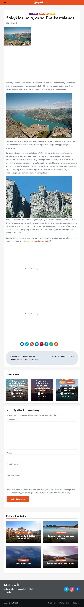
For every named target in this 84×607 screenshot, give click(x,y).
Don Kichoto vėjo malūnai (62, 356)
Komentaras (12, 420)
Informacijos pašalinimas (69, 603)
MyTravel (67, 393)
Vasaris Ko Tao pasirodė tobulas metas (67, 388)
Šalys (52, 14)
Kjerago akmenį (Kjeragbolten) (37, 241)
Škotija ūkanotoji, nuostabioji (60, 564)
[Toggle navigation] (5, 2)
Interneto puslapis (14, 475)
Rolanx (17, 393)
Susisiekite (52, 603)
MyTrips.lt (11, 585)
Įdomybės (34, 14)
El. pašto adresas (14, 464)
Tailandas (70, 382)
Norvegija (44, 14)
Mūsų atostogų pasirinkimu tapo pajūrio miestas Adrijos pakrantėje (17, 386)
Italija (17, 533)
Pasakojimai (67, 379)
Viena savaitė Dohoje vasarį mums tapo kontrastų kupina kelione (42, 386)
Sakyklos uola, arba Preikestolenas (40, 18)
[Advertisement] (42, 62)
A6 (42, 393)
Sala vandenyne (23, 564)
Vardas (10, 453)
